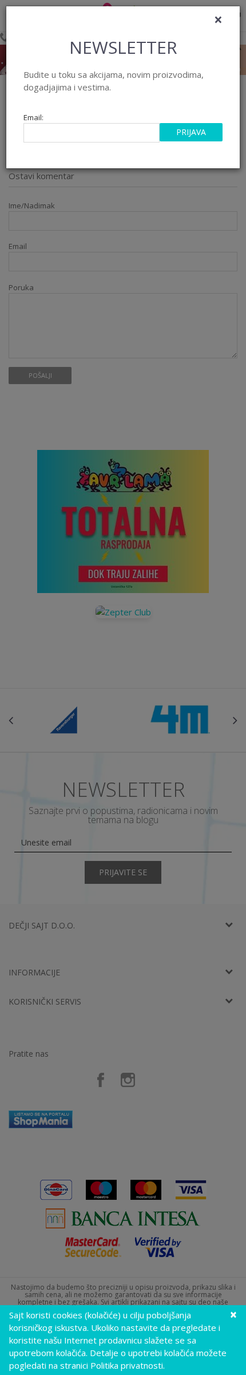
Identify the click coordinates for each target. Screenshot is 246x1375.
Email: (33, 117)
